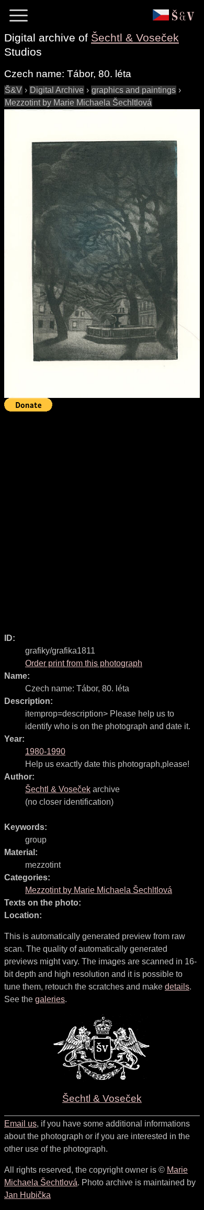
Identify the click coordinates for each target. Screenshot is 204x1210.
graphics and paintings (134, 90)
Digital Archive (57, 90)
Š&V (13, 90)
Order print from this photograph (83, 663)
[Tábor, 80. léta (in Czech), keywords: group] (102, 253)
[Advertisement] (102, 517)
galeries (50, 999)
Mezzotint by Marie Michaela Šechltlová (78, 102)
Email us (20, 1123)
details (177, 986)
